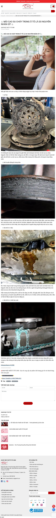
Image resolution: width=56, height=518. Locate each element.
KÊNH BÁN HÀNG (33, 471)
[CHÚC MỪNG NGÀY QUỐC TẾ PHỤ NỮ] (4, 430)
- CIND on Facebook (33, 484)
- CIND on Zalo (32, 482)
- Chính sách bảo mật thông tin (36, 464)
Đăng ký (52, 493)
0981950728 (12, 476)
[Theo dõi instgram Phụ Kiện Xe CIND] (7, 481)
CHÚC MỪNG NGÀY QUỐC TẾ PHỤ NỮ (18, 429)
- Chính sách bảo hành (6, 503)
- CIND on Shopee (33, 473)
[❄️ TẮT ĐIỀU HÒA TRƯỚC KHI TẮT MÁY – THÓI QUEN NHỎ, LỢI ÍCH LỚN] (4, 424)
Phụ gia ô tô (24, 13)
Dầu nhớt (8, 381)
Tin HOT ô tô (4, 415)
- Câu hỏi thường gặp (33, 468)
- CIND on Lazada (33, 475)
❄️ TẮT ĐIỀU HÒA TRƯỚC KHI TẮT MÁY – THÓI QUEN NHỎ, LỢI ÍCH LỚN (26, 422)
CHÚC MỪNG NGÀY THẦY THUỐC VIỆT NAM (19, 436)
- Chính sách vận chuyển (6, 501)
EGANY (12, 515)
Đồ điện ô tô (30, 13)
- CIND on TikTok (33, 480)
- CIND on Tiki (32, 477)
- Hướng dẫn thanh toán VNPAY (8, 496)
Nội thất (2, 13)
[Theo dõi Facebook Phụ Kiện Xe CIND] (2, 481)
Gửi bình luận (28, 403)
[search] (53, 11)
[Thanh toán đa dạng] (37, 502)
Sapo (21, 515)
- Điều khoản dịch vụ (33, 466)
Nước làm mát (14, 381)
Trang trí (34, 13)
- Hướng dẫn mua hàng (6, 492)
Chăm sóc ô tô (19, 13)
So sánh (2, 517)
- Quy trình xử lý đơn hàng (6, 499)
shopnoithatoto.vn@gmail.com (13, 478)
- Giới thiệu (31, 462)
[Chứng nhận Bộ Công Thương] (36, 510)
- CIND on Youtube (33, 486)
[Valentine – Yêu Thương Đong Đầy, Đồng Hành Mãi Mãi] (4, 447)
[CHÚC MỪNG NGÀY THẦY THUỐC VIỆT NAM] (4, 438)
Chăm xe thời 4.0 (5, 416)
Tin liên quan (5, 420)
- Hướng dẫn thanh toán (6, 494)
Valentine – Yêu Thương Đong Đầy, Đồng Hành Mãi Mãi (22, 445)
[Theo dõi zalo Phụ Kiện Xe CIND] (4, 481)
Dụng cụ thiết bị (12, 13)
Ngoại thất (7, 13)
